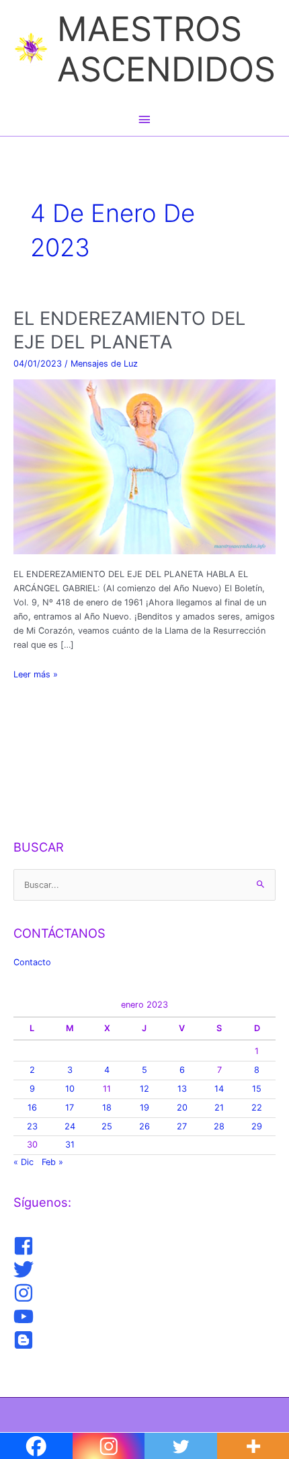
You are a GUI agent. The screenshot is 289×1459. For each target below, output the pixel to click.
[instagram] (25, 1293)
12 (144, 1089)
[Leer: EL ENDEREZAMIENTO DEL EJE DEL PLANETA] (144, 466)
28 (219, 1126)
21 (219, 1107)
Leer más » (35, 675)
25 (106, 1126)
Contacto (32, 962)
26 (144, 1126)
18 (107, 1107)
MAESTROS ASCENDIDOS (166, 48)
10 (70, 1089)
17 (69, 1107)
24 (70, 1126)
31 (70, 1144)
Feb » (52, 1162)
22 (256, 1107)
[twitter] (25, 1269)
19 (144, 1107)
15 (256, 1089)
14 (219, 1089)
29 (256, 1126)
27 (182, 1126)
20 (182, 1107)
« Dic (23, 1162)
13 (182, 1089)
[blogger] (25, 1340)
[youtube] (25, 1316)
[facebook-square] (25, 1246)
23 (32, 1126)
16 (32, 1107)
